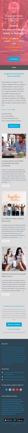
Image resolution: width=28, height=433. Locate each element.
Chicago (15, 399)
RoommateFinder (16, 423)
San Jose (7, 403)
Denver (12, 408)
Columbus (11, 403)
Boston (17, 406)
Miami (7, 412)
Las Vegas (22, 408)
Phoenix (10, 401)
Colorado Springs (20, 410)
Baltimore (8, 406)
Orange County (11, 414)
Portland (13, 406)
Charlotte (4, 406)
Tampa (10, 412)
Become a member (7, 109)
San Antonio (15, 401)
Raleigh (3, 412)
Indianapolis (17, 403)
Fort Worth (20, 405)
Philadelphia (5, 401)
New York (4, 399)
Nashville (4, 410)
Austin (16, 405)
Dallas (3, 403)
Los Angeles (10, 399)
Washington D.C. (6, 408)
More (10, 182)
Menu (14, 67)
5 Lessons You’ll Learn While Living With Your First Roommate (12, 163)
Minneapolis (5, 414)
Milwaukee (16, 408)
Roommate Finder (14, 16)
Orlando (20, 412)
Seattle (20, 406)
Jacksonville (5, 405)
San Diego (20, 401)
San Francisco (11, 405)
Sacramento (9, 410)
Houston (19, 399)
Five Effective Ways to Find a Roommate (14, 377)
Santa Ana (15, 412)
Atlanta (14, 410)
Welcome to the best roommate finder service (14, 379)
